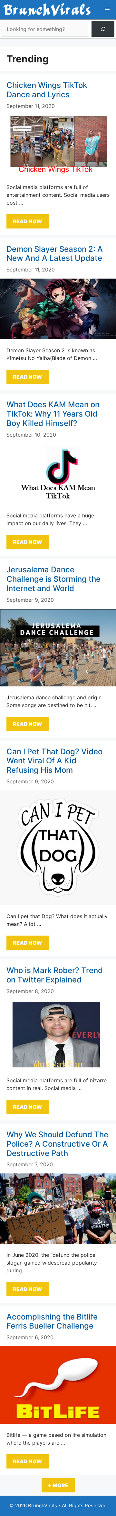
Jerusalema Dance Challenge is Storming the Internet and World (53, 579)
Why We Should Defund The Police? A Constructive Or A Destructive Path (57, 1144)
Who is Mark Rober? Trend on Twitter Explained (54, 975)
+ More (58, 1485)
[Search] (103, 29)
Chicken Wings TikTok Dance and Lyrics (46, 89)
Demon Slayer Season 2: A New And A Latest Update (54, 253)
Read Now (27, 221)
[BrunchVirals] (47, 9)
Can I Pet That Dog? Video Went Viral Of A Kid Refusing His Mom (54, 761)
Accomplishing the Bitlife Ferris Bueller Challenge (52, 1321)
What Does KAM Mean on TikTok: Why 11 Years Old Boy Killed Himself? (53, 414)
